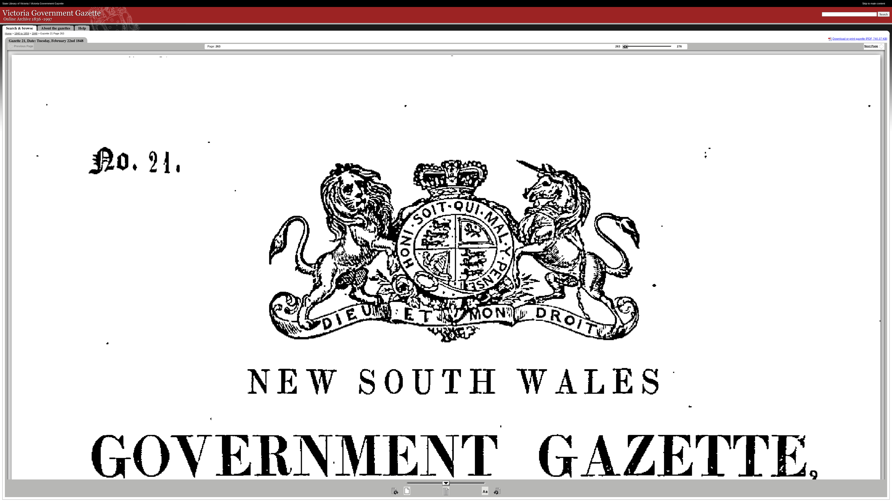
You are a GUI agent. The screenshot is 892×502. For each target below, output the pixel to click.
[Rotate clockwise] (394, 491)
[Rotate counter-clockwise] (497, 491)
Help (82, 28)
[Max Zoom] (485, 490)
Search (883, 14)
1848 (34, 33)
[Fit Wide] (446, 490)
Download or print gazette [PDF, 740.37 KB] (860, 38)
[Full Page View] (406, 490)
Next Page (871, 46)
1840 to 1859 (21, 33)
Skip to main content (873, 3)
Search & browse (19, 28)
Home (8, 33)
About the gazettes (55, 28)
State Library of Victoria (15, 3)
